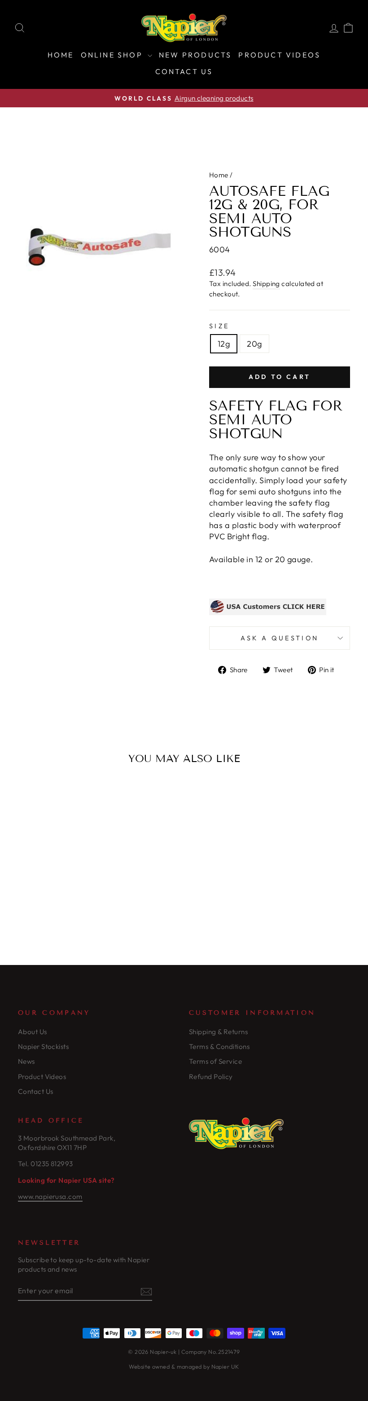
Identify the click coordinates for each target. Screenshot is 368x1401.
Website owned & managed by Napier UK (184, 1366)
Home (61, 54)
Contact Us (184, 71)
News (26, 1061)
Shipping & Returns (218, 1031)
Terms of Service (215, 1061)
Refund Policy (211, 1076)
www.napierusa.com (50, 1196)
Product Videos (279, 54)
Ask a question (280, 638)
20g (254, 344)
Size (219, 326)
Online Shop (113, 54)
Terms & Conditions (219, 1046)
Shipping (266, 283)
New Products (195, 54)
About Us (32, 1031)
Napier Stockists (43, 1046)
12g (224, 344)
